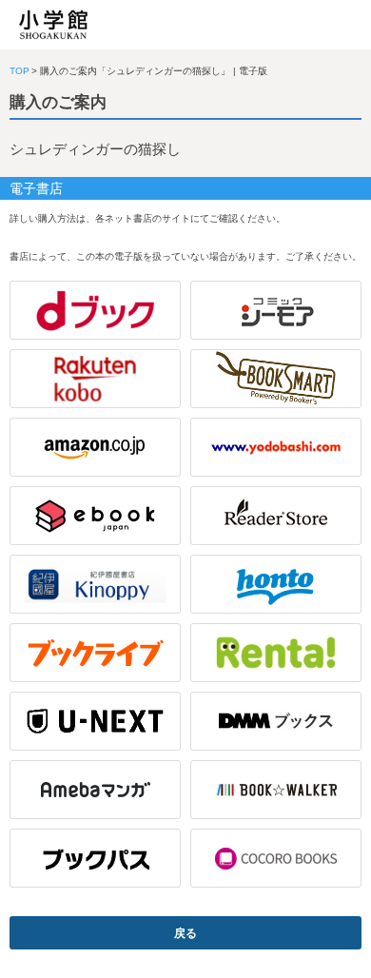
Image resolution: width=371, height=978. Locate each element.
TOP (19, 71)
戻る (185, 933)
